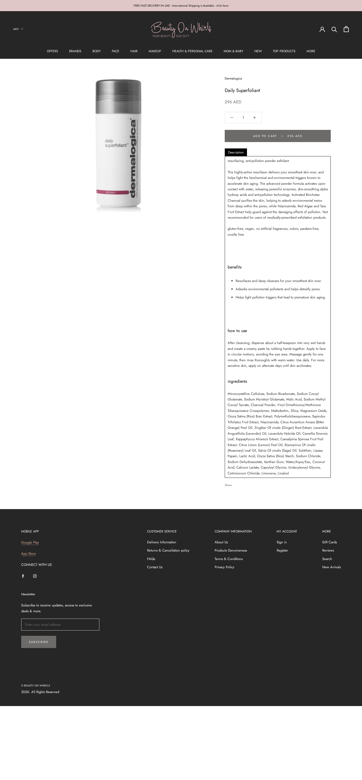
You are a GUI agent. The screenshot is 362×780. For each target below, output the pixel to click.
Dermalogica (233, 78)
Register (282, 550)
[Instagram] (35, 576)
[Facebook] (237, 483)
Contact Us (154, 567)
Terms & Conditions (229, 558)
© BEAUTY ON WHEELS (35, 686)
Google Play (30, 542)
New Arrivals (331, 567)
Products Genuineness (231, 550)
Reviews (328, 550)
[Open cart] (346, 29)
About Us (221, 542)
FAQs (151, 558)
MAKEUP (155, 51)
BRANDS (75, 51)
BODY (96, 51)
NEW (258, 51)
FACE (115, 51)
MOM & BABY (233, 51)
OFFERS (52, 51)
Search (327, 558)
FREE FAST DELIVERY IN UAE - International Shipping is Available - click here (181, 5)
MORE (311, 51)
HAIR (134, 51)
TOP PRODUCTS (284, 51)
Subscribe (38, 642)
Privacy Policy (224, 567)
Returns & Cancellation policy (168, 550)
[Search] (334, 29)
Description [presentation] (236, 152)
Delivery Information (161, 542)
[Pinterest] (250, 483)
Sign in (282, 542)
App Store (28, 553)
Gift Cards (329, 542)
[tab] (236, 152)
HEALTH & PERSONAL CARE (192, 51)
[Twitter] (243, 483)
